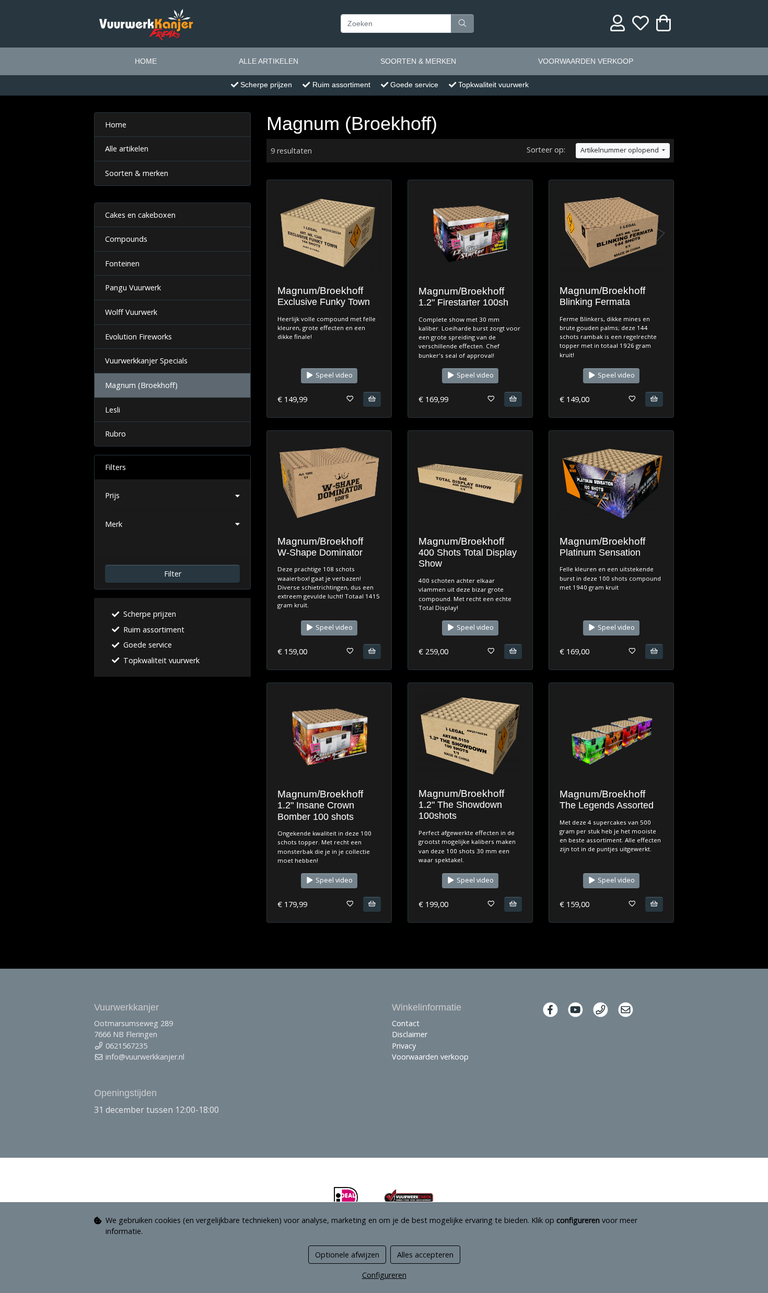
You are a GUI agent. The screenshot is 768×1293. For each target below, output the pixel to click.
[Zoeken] (462, 23)
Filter (172, 574)
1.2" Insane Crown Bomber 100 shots (315, 811)
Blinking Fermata (595, 302)
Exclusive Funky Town (323, 302)
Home (146, 61)
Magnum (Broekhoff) (141, 385)
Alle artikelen (268, 61)
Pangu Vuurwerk (133, 287)
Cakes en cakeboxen (140, 215)
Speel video (333, 375)
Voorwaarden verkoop (585, 61)
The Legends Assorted (607, 805)
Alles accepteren (425, 1255)
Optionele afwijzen (347, 1255)
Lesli (112, 410)
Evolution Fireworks (138, 337)
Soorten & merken (418, 61)
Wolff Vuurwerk (131, 312)
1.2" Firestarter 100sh (463, 302)
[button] (172, 495)
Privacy (404, 1046)
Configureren (384, 1275)
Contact (406, 1023)
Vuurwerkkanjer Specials (146, 361)
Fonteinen (122, 263)
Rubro (115, 434)
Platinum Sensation (600, 552)
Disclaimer (409, 1034)
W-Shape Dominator (320, 552)
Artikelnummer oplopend (620, 150)
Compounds (126, 239)
